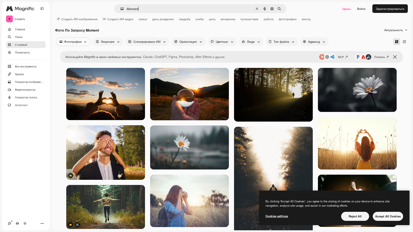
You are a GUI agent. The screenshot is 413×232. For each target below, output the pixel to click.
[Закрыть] (395, 57)
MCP (341, 57)
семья (143, 19)
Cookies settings (276, 216)
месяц (306, 19)
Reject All (355, 216)
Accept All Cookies (388, 216)
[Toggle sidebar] (42, 8)
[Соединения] (9, 223)
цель (212, 19)
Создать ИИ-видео (120, 19)
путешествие (249, 19)
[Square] (404, 41)
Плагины (379, 57)
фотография (288, 19)
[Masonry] (396, 41)
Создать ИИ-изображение (79, 19)
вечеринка (228, 19)
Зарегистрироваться (390, 8)
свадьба (184, 19)
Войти (361, 8)
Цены (346, 8)
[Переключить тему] (25, 223)
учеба (200, 19)
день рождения (163, 19)
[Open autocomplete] (120, 8)
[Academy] (17, 223)
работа (269, 19)
